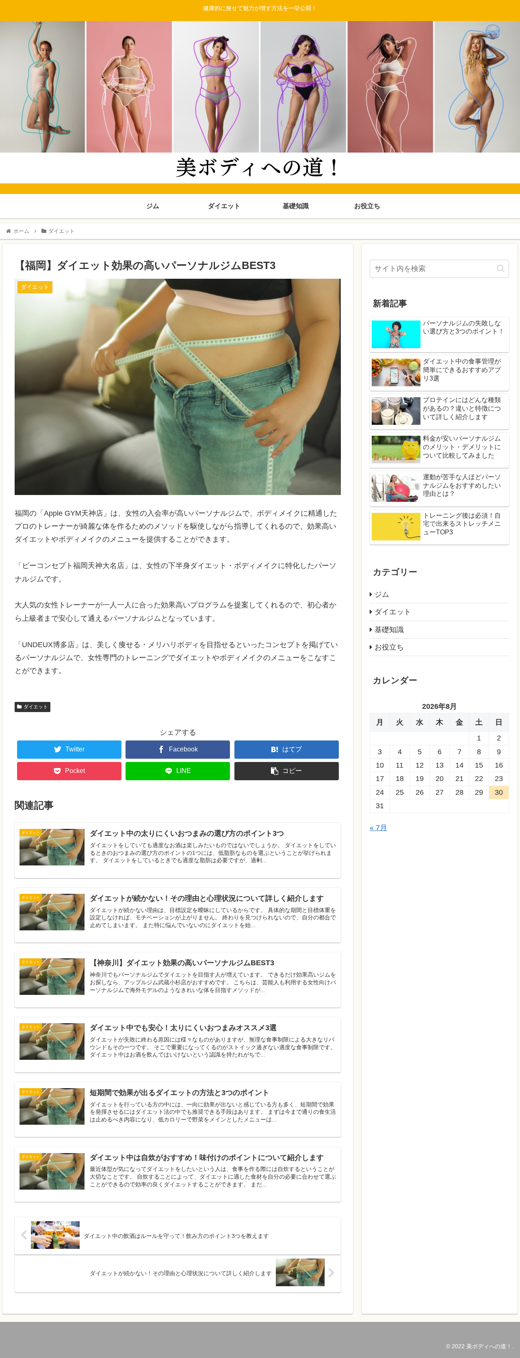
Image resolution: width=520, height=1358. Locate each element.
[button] (501, 268)
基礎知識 (389, 630)
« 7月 (378, 828)
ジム (382, 594)
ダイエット (36, 707)
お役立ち (389, 647)
